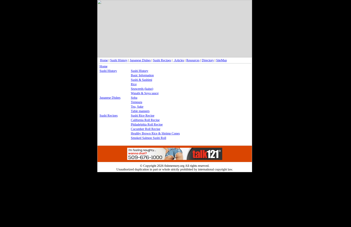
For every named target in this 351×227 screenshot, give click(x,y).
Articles (178, 60)
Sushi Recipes (162, 60)
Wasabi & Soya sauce (145, 93)
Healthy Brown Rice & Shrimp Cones (155, 133)
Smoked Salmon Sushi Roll (148, 138)
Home (104, 60)
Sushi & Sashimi (141, 79)
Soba (134, 97)
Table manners (140, 111)
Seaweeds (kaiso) (142, 88)
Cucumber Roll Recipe (145, 129)
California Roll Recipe (145, 120)
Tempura (136, 102)
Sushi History (119, 60)
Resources (192, 60)
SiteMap (221, 60)
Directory (208, 60)
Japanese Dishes (140, 60)
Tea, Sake (137, 106)
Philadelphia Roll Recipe (147, 124)
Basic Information (142, 75)
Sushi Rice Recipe (142, 115)
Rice (134, 84)
